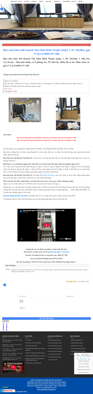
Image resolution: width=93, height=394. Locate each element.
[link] (25, 122)
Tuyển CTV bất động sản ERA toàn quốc (35, 353)
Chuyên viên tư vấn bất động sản (33, 363)
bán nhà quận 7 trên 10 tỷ (59, 252)
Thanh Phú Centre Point (31, 345)
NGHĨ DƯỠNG (66, 1)
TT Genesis (28, 340)
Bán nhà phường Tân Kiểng (55, 348)
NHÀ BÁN (34, 1)
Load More (6, 321)
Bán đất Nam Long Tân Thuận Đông (79, 354)
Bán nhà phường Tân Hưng (55, 345)
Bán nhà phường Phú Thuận (55, 343)
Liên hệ (80, 1)
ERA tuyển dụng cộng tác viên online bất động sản (35, 349)
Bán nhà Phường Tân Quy (54, 357)
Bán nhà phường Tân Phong (55, 351)
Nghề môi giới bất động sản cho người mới (36, 355)
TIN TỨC (73, 1)
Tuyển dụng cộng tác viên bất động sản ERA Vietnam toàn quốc (35, 359)
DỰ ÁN (20, 1)
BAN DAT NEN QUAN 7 (77, 340)
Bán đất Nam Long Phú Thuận (78, 351)
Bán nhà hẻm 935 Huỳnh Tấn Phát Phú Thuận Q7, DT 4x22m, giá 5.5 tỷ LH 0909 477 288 (46, 140)
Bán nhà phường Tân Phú (54, 354)
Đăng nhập (71, 296)
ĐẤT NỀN (26, 1)
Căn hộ (41, 1)
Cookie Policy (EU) (53, 359)
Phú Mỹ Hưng (49, 175)
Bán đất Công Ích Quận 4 (77, 343)
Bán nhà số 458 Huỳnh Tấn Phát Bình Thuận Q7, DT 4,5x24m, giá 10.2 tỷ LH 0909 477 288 (46, 137)
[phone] (2, 391)
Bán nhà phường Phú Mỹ (54, 340)
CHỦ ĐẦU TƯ (57, 1)
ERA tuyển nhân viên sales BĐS (33, 343)
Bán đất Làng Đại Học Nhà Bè (78, 348)
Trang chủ (14, 1)
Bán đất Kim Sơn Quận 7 (77, 345)
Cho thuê (48, 1)
